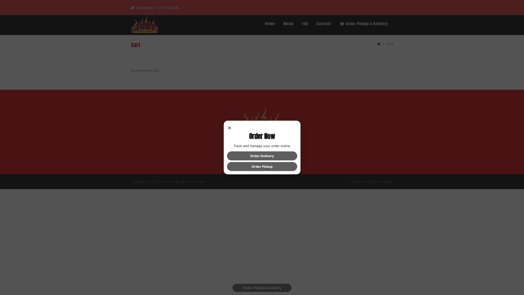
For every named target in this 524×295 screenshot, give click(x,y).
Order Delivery (262, 156)
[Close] (229, 128)
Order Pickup (262, 167)
